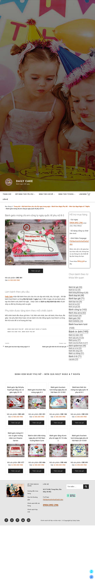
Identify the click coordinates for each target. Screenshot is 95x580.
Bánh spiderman (77, 346)
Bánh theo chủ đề (46, 194)
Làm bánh (83, 194)
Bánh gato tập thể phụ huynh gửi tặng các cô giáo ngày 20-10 (15, 389)
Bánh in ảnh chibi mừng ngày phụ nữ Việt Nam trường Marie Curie (36, 438)
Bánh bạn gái (77, 298)
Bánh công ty (78, 309)
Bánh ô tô (75, 356)
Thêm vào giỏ (35, 271)
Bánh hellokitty (76, 321)
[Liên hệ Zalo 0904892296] (91, 571)
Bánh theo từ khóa (66, 194)
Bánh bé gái (75, 287)
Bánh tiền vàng (75, 351)
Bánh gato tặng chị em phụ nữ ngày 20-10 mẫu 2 (58, 438)
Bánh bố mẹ (74, 304)
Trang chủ (7, 194)
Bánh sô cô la (75, 348)
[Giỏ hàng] (88, 194)
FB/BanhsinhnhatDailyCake (53, 500)
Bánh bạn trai (75, 302)
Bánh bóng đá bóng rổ (78, 292)
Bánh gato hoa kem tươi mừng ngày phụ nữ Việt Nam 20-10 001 (79, 438)
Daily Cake (24, 181)
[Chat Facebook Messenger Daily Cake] (91, 577)
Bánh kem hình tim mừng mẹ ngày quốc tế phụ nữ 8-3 (79, 389)
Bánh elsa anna (77, 313)
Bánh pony (75, 340)
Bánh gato (74, 318)
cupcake (73, 359)
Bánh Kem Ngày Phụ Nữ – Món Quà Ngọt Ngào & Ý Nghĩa (71, 206)
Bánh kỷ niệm (76, 335)
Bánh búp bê (76, 295)
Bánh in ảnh (78, 331)
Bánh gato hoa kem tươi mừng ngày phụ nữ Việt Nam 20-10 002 (58, 389)
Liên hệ (5, 199)
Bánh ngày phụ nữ (28, 331)
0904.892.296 (76, 223)
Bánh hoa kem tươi (14, 331)
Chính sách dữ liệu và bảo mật (51, 520)
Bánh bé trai (75, 290)
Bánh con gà (74, 306)
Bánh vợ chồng (76, 353)
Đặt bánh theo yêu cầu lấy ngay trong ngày (36, 206)
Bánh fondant (75, 316)
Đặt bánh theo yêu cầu (24, 194)
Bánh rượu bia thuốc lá (78, 343)
